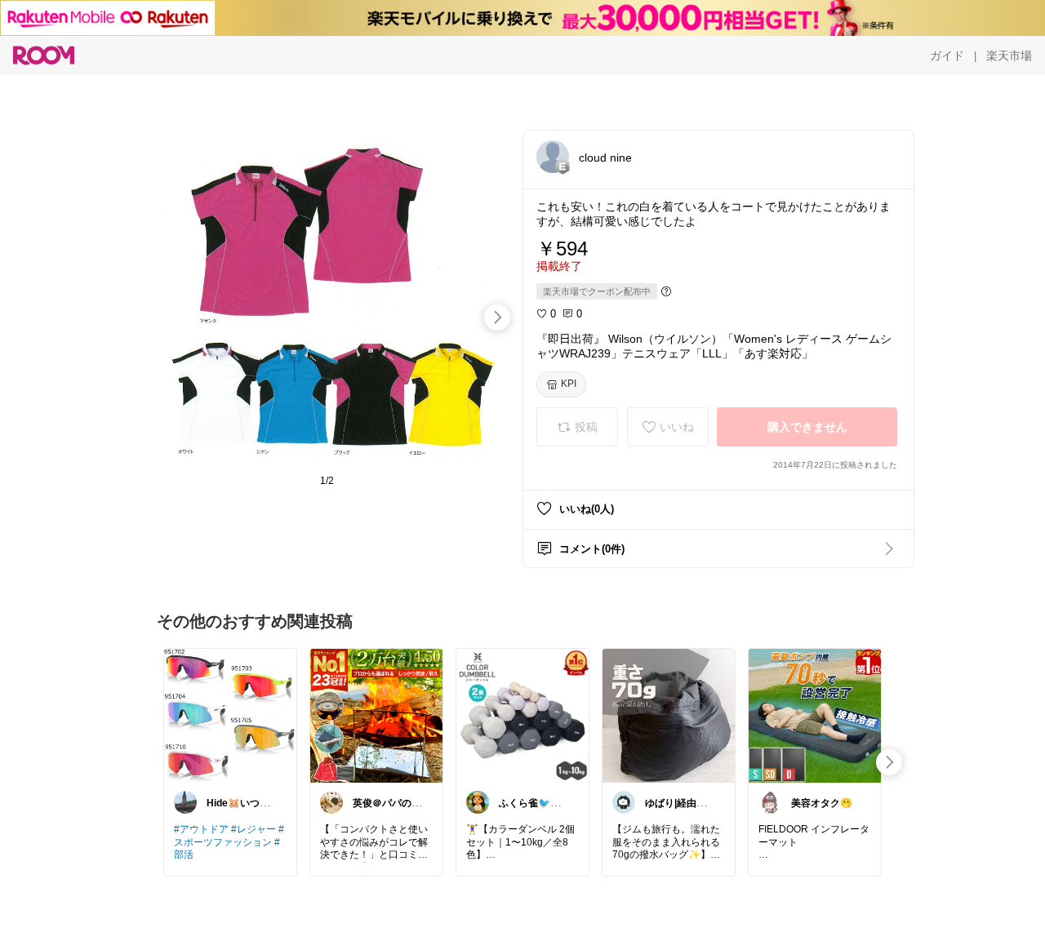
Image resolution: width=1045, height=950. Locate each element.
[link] (230, 715)
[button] (552, 156)
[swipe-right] (497, 317)
